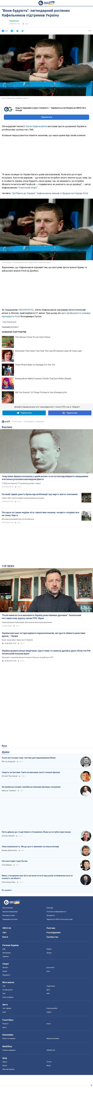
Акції (4, 1012)
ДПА (48, 990)
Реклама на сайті (8, 915)
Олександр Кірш (8, 882)
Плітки (48, 1062)
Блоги (5, 937)
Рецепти (5, 1024)
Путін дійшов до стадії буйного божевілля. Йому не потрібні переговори (36, 832)
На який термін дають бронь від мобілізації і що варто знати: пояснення (40, 494)
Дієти (4, 1027)
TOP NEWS (8, 566)
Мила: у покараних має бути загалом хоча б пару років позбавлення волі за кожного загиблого (37, 877)
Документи (50, 915)
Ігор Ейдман (7, 865)
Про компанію (7, 908)
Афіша (4, 1062)
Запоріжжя (6, 953)
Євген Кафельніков (9, 322)
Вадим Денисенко (9, 850)
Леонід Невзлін (8, 836)
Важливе (7, 427)
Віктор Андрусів (8, 761)
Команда (49, 908)
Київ (4, 949)
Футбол (5, 967)
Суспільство (52, 937)
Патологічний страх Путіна (14, 861)
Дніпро (49, 953)
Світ (4, 932)
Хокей (4, 971)
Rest (4, 745)
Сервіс (48, 1012)
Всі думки (6, 890)
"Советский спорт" (28, 187)
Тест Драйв (6, 1008)
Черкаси (5, 956)
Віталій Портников (9, 776)
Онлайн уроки (7, 990)
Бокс (48, 971)
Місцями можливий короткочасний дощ (18, 519)
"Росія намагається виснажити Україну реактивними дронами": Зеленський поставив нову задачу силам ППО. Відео (41, 616)
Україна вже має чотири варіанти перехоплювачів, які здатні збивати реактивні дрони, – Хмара (43, 634)
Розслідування (53, 932)
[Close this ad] (91, 1085)
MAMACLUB (50, 1050)
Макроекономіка (52, 1038)
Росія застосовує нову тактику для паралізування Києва (28, 758)
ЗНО (4, 993)
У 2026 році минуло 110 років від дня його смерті (21, 483)
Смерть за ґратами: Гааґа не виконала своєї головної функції (31, 772)
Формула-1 (6, 975)
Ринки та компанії (8, 1038)
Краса (4, 1065)
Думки (5, 752)
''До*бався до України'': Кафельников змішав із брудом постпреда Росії (50, 193)
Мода (48, 1065)
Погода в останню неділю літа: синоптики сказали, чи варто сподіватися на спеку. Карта (40, 514)
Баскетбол (50, 967)
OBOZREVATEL (26, 309)
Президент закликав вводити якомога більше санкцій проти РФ (27, 657)
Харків (48, 949)
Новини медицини (9, 1050)
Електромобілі (51, 1008)
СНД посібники (7, 997)
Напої (48, 1024)
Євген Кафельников (36, 126)
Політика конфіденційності (56, 912)
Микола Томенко (9, 791)
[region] (46, 154)
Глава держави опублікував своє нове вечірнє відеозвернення (27, 622)
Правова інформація (10, 912)
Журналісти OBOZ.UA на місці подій (59, 919)
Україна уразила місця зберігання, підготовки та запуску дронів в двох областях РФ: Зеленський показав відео (46, 652)
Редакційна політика (9, 327)
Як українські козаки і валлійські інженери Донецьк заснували (31, 787)
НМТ (48, 993)
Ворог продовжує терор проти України (17, 640)
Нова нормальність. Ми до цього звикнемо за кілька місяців (30, 846)
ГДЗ (3, 986)
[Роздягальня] (6, 422)
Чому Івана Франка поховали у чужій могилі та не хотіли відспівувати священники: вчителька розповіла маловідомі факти (45, 477)
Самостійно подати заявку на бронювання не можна (23, 498)
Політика (50, 928)
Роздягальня (14, 21)
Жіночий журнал (8, 1069)
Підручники (50, 986)
